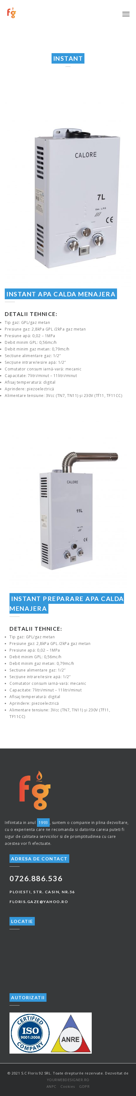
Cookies (67, 1086)
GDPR (84, 1086)
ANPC (51, 1086)
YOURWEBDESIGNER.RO (68, 1079)
